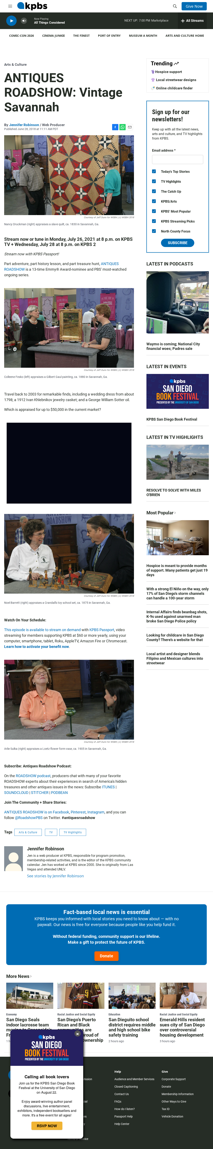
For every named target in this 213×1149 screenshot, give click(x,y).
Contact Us (121, 1094)
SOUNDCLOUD (16, 792)
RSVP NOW (47, 1125)
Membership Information (178, 1094)
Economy (11, 1014)
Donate (106, 955)
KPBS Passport (101, 630)
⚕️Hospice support (166, 72)
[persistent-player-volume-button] (23, 21)
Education (114, 1014)
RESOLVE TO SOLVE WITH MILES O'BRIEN (173, 492)
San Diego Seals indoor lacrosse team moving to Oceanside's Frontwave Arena (29, 1027)
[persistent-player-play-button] (11, 21)
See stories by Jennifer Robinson (55, 875)
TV (51, 832)
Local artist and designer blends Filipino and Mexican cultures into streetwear (174, 658)
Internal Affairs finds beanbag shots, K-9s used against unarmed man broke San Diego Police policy (176, 616)
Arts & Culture (15, 64)
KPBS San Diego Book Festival (171, 419)
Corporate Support (174, 1079)
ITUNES (108, 787)
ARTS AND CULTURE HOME (185, 36)
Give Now (194, 6)
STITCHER (39, 792)
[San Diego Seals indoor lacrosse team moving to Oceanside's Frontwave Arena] (29, 996)
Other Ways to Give (174, 1101)
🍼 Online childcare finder (172, 88)
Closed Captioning (126, 1086)
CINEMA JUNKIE (53, 36)
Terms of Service (77, 1138)
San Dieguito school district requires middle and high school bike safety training (132, 1027)
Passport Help (123, 1116)
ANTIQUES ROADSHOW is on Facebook (36, 812)
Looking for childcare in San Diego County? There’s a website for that (175, 637)
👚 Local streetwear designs (173, 80)
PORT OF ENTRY (109, 36)
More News (17, 976)
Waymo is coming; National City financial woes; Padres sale (173, 346)
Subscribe (177, 243)
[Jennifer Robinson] (13, 858)
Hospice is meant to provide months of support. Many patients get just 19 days (177, 570)
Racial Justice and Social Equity (76, 1014)
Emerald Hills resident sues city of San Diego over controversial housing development (182, 1027)
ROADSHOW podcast (33, 776)
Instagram (95, 812)
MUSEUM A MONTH (143, 36)
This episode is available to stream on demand (42, 630)
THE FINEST (81, 36)
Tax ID (166, 1109)
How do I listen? (124, 1109)
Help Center (121, 1124)
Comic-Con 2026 (21, 36)
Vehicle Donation (172, 1116)
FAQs (117, 1101)
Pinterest (78, 812)
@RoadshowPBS (29, 817)
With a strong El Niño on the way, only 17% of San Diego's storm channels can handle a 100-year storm (177, 593)
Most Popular (159, 512)
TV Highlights (73, 832)
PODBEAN (59, 792)
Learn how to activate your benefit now (36, 646)
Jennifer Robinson (24, 125)
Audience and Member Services (134, 1079)
